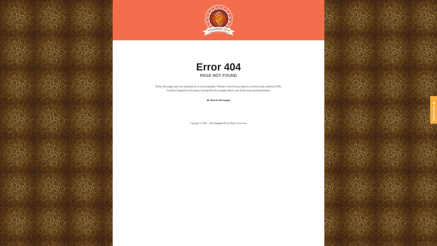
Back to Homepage (220, 100)
